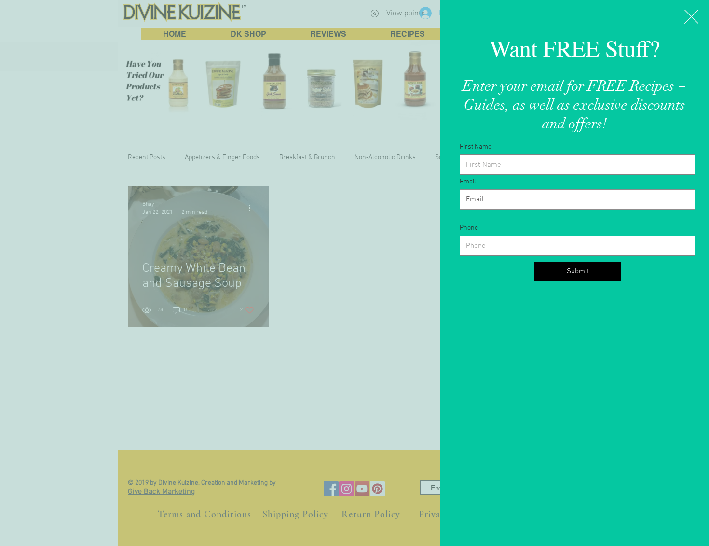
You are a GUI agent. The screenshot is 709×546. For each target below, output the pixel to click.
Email (468, 182)
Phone (469, 228)
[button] (691, 17)
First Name (475, 147)
